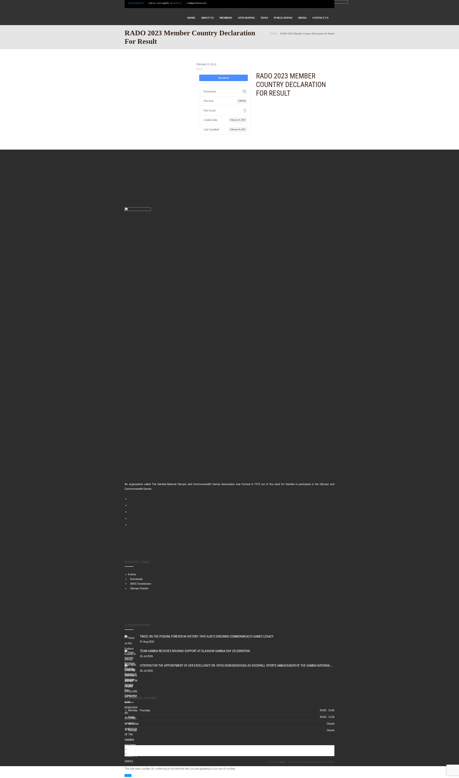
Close (128, 775)
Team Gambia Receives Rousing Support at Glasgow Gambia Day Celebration (195, 651)
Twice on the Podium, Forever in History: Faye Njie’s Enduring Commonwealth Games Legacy (207, 636)
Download (223, 77)
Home (273, 33)
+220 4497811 (163, 3)
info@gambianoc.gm (197, 3)
